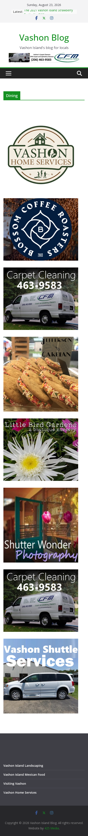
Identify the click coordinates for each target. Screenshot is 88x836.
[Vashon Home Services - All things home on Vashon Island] (40, 119)
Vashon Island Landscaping (23, 766)
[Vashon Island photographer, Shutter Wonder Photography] (40, 490)
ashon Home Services (21, 792)
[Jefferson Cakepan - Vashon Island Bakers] (40, 339)
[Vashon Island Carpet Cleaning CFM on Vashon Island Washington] (40, 270)
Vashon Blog (44, 37)
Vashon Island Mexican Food (24, 774)
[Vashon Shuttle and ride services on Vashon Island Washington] (40, 641)
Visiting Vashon (14, 783)
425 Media (51, 828)
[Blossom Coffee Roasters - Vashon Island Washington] (40, 201)
